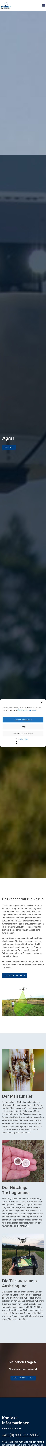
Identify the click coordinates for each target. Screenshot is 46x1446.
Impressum (32, 710)
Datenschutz (22, 710)
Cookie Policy (23, 739)
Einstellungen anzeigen (23, 733)
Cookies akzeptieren (23, 719)
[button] (41, 702)
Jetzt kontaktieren (14, 975)
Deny (23, 726)
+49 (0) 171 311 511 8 (20, 1434)
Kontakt (9, 447)
